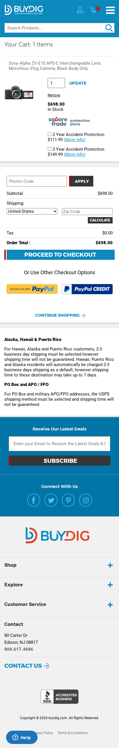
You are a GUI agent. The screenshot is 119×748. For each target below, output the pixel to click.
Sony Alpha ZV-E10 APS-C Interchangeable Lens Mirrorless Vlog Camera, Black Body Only (55, 66)
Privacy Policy (42, 733)
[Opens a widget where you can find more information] (22, 738)
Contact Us (23, 665)
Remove (54, 95)
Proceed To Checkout (60, 254)
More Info (74, 139)
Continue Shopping (57, 315)
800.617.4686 (18, 649)
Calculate (100, 220)
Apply (82, 181)
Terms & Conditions (72, 733)
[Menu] (110, 10)
